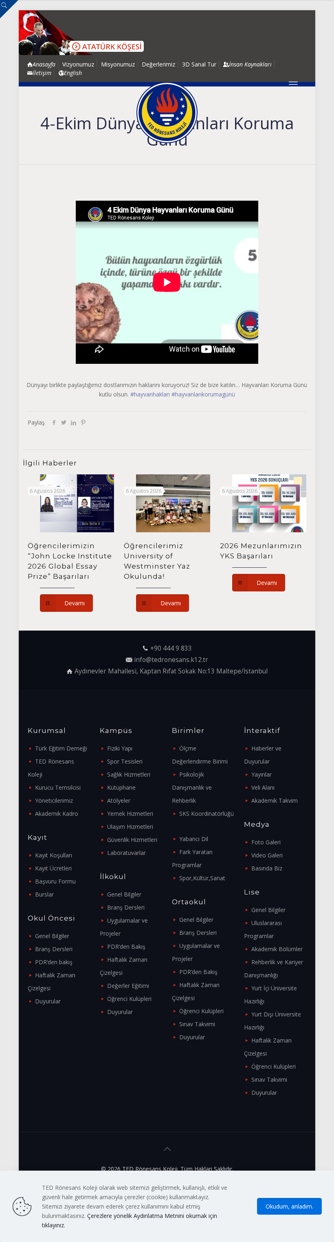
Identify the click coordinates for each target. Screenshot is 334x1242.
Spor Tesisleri (125, 761)
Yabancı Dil (193, 839)
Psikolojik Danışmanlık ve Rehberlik (192, 787)
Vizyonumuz (78, 64)
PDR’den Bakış (126, 946)
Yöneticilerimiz (54, 800)
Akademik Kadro (56, 813)
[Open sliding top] (9, 9)
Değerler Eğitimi (128, 986)
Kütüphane (121, 787)
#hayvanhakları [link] (150, 394)
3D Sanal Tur (199, 64)
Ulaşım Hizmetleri (130, 826)
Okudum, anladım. (289, 1206)
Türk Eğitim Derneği (61, 748)
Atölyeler (118, 800)
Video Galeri (267, 855)
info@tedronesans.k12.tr (171, 659)
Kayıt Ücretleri (53, 868)
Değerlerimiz (158, 64)
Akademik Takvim (274, 800)
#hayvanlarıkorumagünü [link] (203, 394)
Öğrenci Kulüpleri (129, 999)
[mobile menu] (293, 84)
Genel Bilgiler (52, 936)
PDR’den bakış (54, 962)
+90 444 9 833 (171, 648)
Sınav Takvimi (197, 1024)
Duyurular (48, 1001)
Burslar (44, 894)
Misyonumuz (118, 64)
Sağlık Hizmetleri (128, 774)
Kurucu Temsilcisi (58, 787)
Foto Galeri (266, 842)
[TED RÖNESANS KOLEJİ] (167, 112)
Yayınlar (261, 774)
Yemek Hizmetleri (130, 813)
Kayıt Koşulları (53, 855)
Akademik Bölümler (277, 949)
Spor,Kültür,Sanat (202, 878)
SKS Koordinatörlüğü (206, 813)
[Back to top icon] (167, 1149)
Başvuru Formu (55, 881)
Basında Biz (266, 868)
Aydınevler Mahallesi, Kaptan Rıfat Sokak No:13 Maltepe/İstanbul (171, 671)
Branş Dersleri (54, 949)
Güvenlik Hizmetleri (132, 839)
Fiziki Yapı (119, 748)
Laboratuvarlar (126, 853)
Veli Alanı (263, 787)
